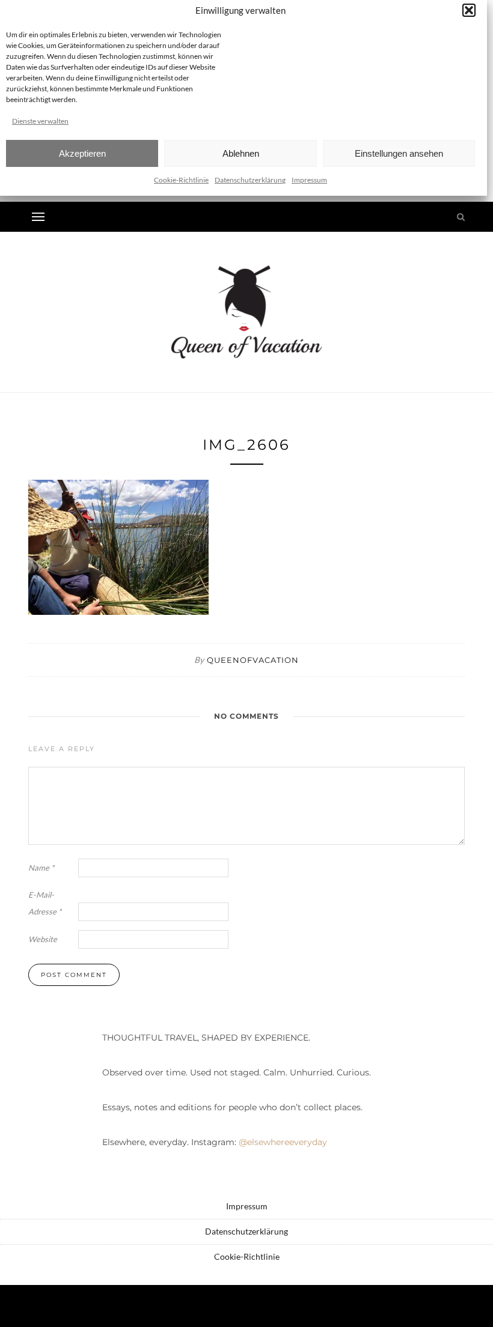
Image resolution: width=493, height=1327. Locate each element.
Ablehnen (240, 153)
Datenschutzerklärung (250, 179)
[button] (469, 10)
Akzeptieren (82, 153)
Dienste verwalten (40, 120)
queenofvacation (253, 660)
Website (42, 939)
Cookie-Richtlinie (181, 179)
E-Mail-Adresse (44, 903)
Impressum (309, 179)
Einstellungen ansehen (399, 153)
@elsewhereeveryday (283, 1142)
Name (41, 867)
